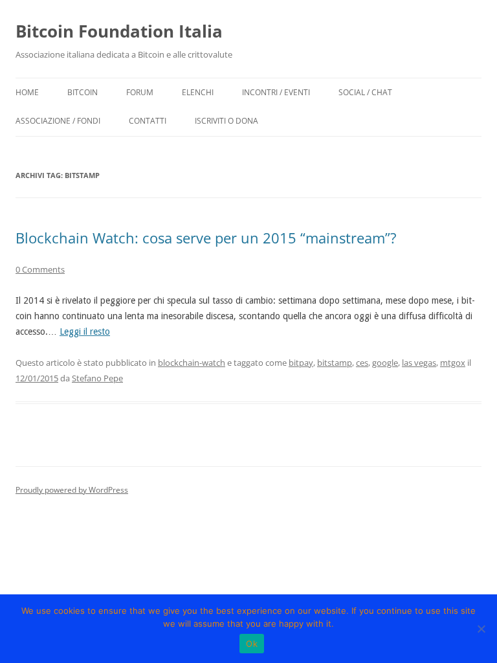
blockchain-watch (191, 362)
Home (27, 92)
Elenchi (198, 92)
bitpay (301, 362)
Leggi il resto (85, 331)
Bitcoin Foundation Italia (119, 31)
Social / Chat (365, 92)
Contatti (147, 120)
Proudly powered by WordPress (72, 489)
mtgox (452, 362)
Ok (252, 643)
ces (362, 362)
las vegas (419, 362)
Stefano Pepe (97, 378)
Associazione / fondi (58, 120)
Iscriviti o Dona (226, 120)
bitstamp (334, 362)
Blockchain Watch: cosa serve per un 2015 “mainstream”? (206, 237)
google (385, 362)
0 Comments (40, 269)
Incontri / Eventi (276, 92)
